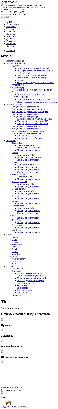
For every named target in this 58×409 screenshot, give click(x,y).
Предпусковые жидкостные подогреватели (37, 102)
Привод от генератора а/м (29, 148)
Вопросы (10, 34)
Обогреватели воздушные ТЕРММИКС (35, 82)
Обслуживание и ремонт (23, 283)
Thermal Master (18, 174)
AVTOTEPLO (18, 85)
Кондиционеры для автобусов (25, 107)
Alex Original (18, 196)
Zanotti (15, 162)
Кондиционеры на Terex (28, 136)
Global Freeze (18, 206)
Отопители (22, 285)
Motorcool (16, 261)
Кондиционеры (24, 292)
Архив (20, 80)
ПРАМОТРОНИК (20, 97)
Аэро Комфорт (18, 87)
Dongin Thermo (19, 189)
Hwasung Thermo (19, 181)
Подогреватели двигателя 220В (31, 94)
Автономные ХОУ (25, 145)
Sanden (15, 242)
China (14, 256)
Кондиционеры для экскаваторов (27, 133)
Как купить (11, 36)
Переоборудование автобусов (30, 280)
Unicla (15, 251)
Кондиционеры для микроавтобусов (28, 109)
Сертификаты (12, 24)
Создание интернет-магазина (14, 407)
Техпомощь (11, 29)
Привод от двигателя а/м (28, 150)
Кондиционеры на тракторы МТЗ (32, 121)
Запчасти (10, 50)
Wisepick (16, 254)
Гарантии (10, 41)
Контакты (11, 46)
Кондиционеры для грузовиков (26, 114)
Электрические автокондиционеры (28, 131)
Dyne (14, 239)
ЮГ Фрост (17, 230)
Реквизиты (11, 43)
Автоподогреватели (15, 63)
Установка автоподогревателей (31, 278)
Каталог (6, 55)
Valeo (14, 247)
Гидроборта (22, 288)
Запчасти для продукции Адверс (32, 75)
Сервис (9, 266)
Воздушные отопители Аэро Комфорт (34, 90)
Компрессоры (12, 235)
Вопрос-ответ (18, 295)
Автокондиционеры (15, 104)
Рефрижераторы (24, 290)
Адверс (15, 66)
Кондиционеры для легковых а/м (27, 128)
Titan (14, 264)
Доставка (10, 39)
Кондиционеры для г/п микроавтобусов (30, 111)
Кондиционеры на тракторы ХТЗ (32, 123)
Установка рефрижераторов (30, 273)
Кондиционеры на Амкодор (30, 138)
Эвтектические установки (29, 172)
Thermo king (17, 244)
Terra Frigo (16, 220)
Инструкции (17, 268)
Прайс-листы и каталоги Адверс (32, 78)
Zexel (14, 249)
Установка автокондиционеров (31, 276)
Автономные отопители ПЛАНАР (33, 68)
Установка (11, 26)
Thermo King (17, 143)
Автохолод (11, 140)
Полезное (10, 31)
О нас (9, 22)
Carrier (15, 152)
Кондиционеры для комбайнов (26, 126)
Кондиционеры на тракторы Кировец (34, 119)
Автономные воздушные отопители (33, 99)
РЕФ (14, 215)
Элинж (15, 201)
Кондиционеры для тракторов (26, 116)
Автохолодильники (15, 61)
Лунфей (15, 92)
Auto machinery (19, 259)
